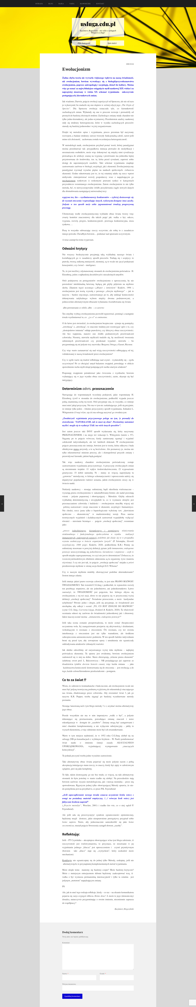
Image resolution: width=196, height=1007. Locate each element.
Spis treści (112, 43)
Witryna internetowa (69, 984)
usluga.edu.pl (98, 23)
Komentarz (66, 942)
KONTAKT (100, 3)
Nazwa (65, 973)
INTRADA (39, 3)
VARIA (71, 3)
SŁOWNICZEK (85, 3)
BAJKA (61, 3)
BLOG (50, 3)
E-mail (103, 973)
